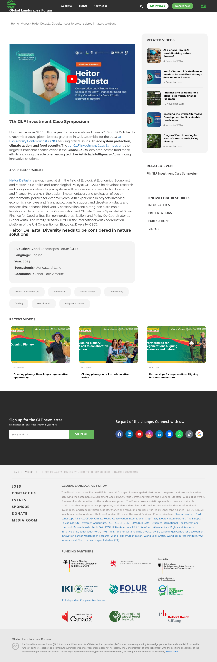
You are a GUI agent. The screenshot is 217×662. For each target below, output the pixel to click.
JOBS (16, 486)
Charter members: (184, 514)
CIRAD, (89, 519)
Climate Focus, (103, 519)
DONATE (19, 514)
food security (116, 292)
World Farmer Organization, (127, 536)
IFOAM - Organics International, (160, 523)
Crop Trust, (152, 519)
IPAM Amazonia (121, 527)
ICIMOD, (136, 523)
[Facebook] (119, 434)
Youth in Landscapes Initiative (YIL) (98, 540)
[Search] (141, 6)
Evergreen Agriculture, (94, 523)
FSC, (117, 523)
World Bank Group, (155, 536)
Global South (43, 304)
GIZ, (128, 523)
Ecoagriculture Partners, (173, 519)
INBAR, (100, 527)
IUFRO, (136, 527)
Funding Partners (77, 551)
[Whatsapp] (179, 434)
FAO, (110, 523)
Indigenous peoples (75, 304)
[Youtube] (139, 434)
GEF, (122, 523)
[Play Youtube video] (72, 79)
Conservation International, (128, 519)
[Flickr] (169, 434)
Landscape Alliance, (73, 519)
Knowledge (100, 6)
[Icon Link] (199, 434)
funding (19, 304)
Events (83, 6)
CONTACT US (24, 493)
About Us (66, 6)
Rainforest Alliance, (152, 527)
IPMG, (108, 527)
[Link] (11, 4)
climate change (87, 292)
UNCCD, (148, 532)
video (29, 472)
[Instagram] (149, 434)
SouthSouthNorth (90, 532)
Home (15, 23)
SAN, (76, 532)
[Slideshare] (159, 434)
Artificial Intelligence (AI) (27, 292)
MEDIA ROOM (24, 520)
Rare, (167, 527)
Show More (172, 652)
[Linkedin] (129, 434)
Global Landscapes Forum (30, 10)
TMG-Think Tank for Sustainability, (122, 532)
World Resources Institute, (182, 536)
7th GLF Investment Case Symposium (95, 145)
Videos (25, 23)
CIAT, (199, 514)
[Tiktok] (189, 434)
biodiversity (59, 292)
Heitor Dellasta (20, 180)
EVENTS (19, 500)
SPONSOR (21, 507)
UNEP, (157, 532)
